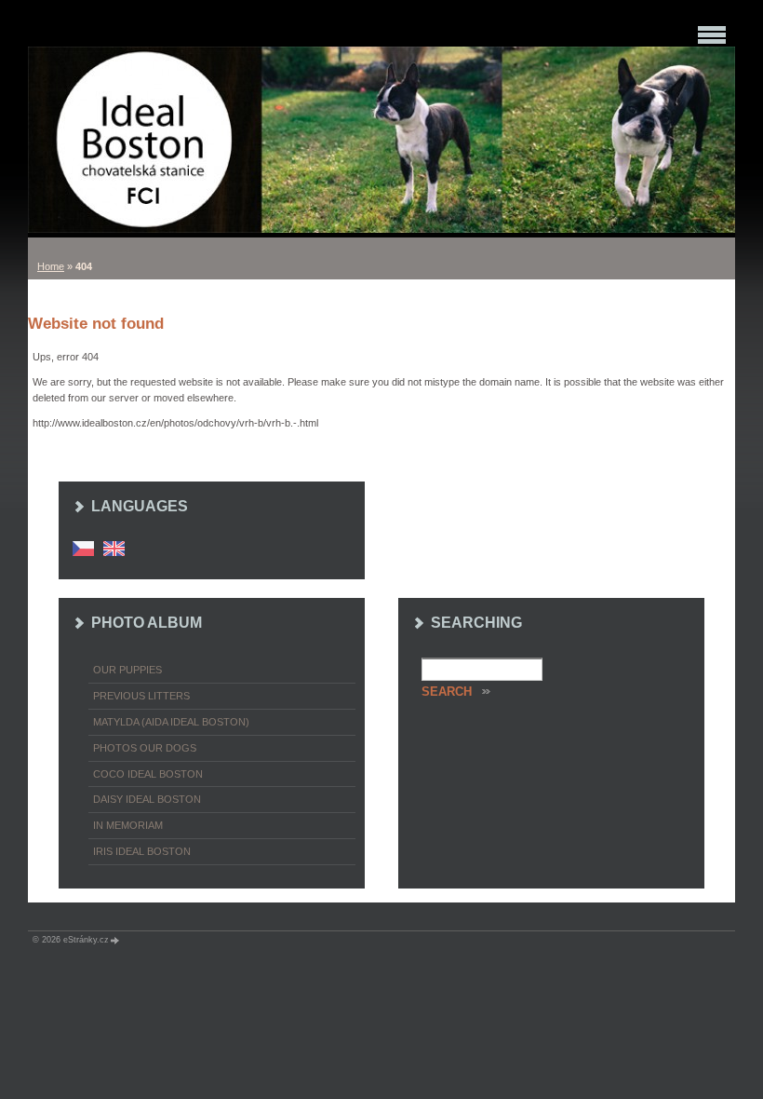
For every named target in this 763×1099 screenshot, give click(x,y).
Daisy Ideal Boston (147, 799)
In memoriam (128, 825)
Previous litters (141, 695)
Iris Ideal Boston (142, 851)
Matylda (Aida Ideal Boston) (171, 721)
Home (50, 266)
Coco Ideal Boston (148, 774)
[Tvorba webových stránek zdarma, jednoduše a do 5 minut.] (115, 940)
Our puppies (127, 669)
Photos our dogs (144, 747)
